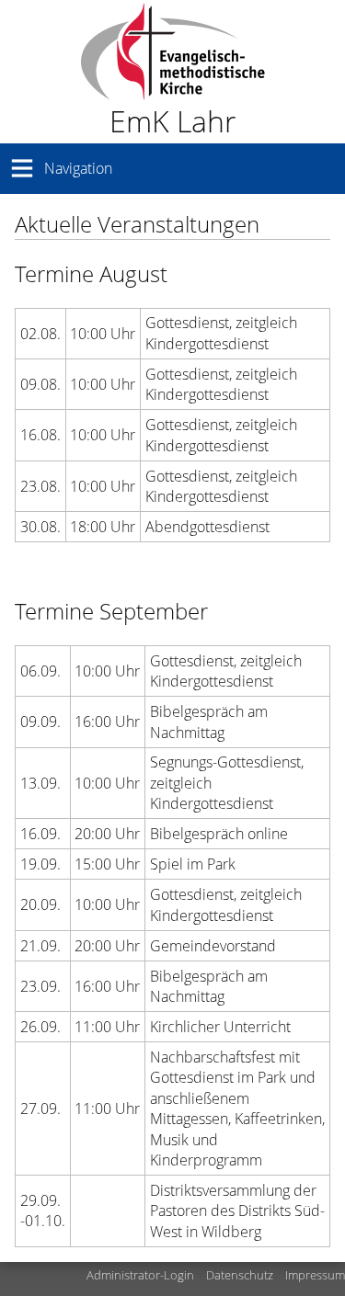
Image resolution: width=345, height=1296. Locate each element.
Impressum (315, 1275)
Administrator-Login (140, 1275)
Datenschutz (239, 1275)
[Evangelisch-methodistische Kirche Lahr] (172, 71)
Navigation (78, 168)
